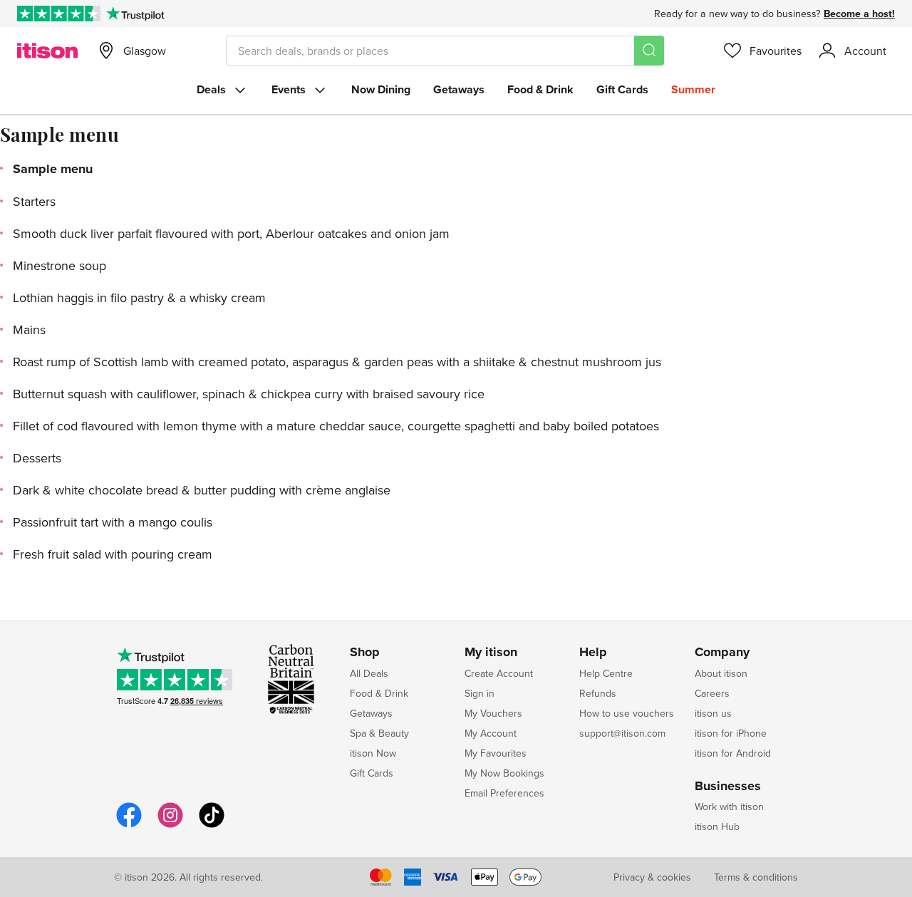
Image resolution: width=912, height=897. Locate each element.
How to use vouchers (626, 713)
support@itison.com (622, 733)
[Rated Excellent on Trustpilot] (58, 13)
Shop (365, 652)
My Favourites (496, 753)
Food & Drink (540, 89)
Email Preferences (504, 793)
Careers (712, 693)
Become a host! (859, 13)
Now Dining (380, 89)
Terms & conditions (756, 877)
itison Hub (717, 826)
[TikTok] (212, 825)
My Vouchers (493, 713)
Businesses (728, 786)
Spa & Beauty (379, 733)
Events (288, 89)
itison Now (373, 753)
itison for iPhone (731, 733)
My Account (491, 733)
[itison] (47, 50)
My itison (491, 652)
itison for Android (733, 753)
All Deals (369, 673)
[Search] (649, 51)
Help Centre (606, 673)
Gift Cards (622, 89)
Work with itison (729, 806)
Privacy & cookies (652, 877)
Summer (693, 89)
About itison (721, 673)
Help (593, 652)
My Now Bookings (504, 773)
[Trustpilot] (135, 13)
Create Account (499, 673)
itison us (713, 713)
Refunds (597, 693)
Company (722, 652)
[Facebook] (129, 825)
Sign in (479, 693)
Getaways (458, 89)
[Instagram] (170, 825)
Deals (211, 89)
